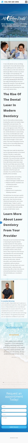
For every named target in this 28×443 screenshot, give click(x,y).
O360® (16, 437)
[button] (26, 2)
